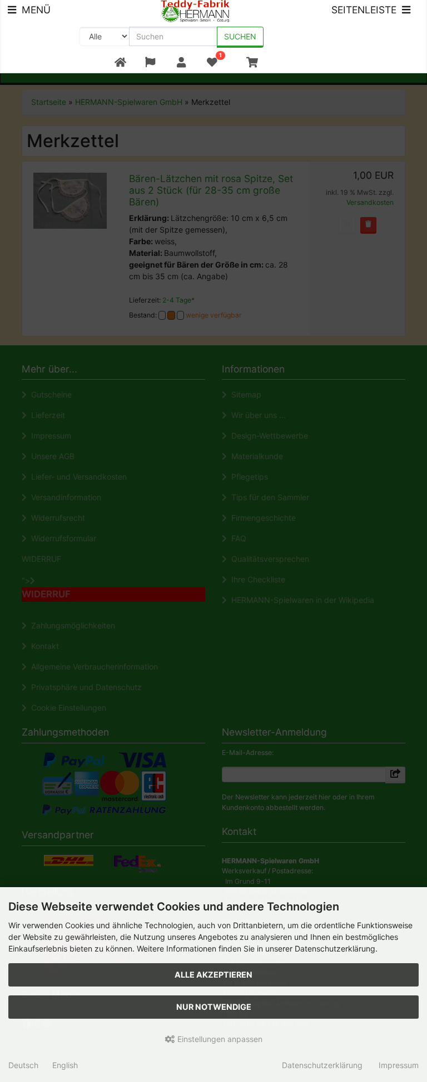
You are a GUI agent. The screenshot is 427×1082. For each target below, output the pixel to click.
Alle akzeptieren (213, 974)
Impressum (399, 1065)
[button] (150, 62)
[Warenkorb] (252, 62)
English (65, 1065)
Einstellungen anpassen (218, 1039)
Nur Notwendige (213, 1006)
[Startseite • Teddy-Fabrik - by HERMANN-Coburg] (195, 10)
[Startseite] (120, 62)
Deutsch (23, 1065)
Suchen (240, 36)
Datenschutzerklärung (322, 1065)
